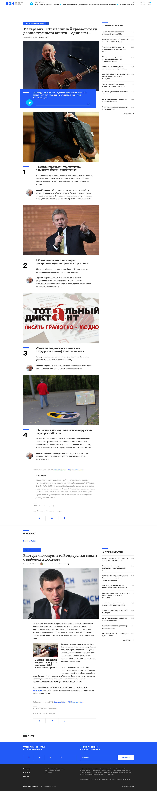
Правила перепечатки (30, 786)
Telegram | (75, 470)
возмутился (37, 690)
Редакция (26, 769)
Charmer (131, 786)
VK (69, 470)
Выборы (52, 713)
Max (81, 470)
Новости (57, 470)
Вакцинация (41, 511)
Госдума (59, 511)
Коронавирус (50, 511)
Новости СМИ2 (29, 541)
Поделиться (43, 37)
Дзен (64, 470)
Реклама (26, 776)
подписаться (126, 757)
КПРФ (39, 713)
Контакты (26, 772)
